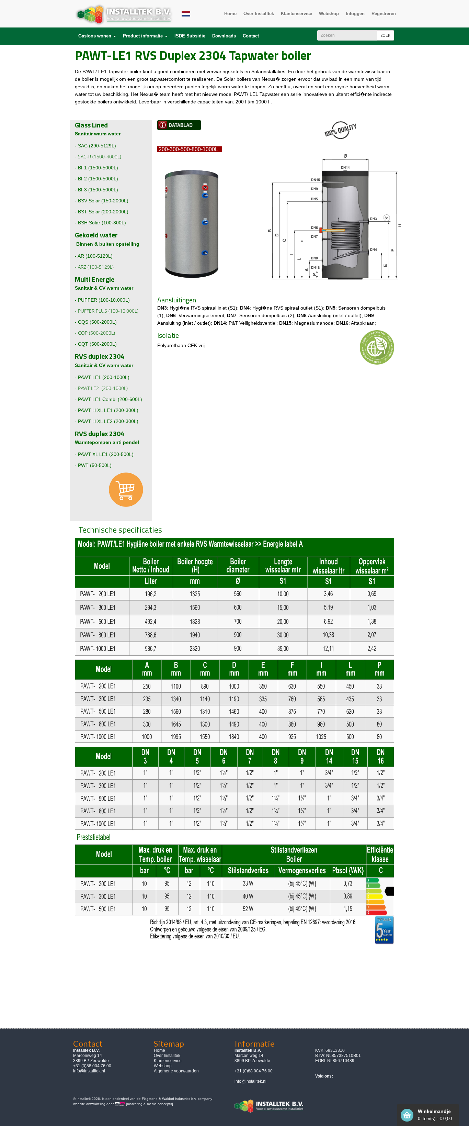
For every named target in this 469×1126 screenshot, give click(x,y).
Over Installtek (167, 1055)
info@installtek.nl (89, 1071)
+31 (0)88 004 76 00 (254, 1071)
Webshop (163, 1065)
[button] (97, 36)
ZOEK (385, 35)
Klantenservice (168, 1060)
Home (159, 1050)
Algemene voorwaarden (176, 1071)
